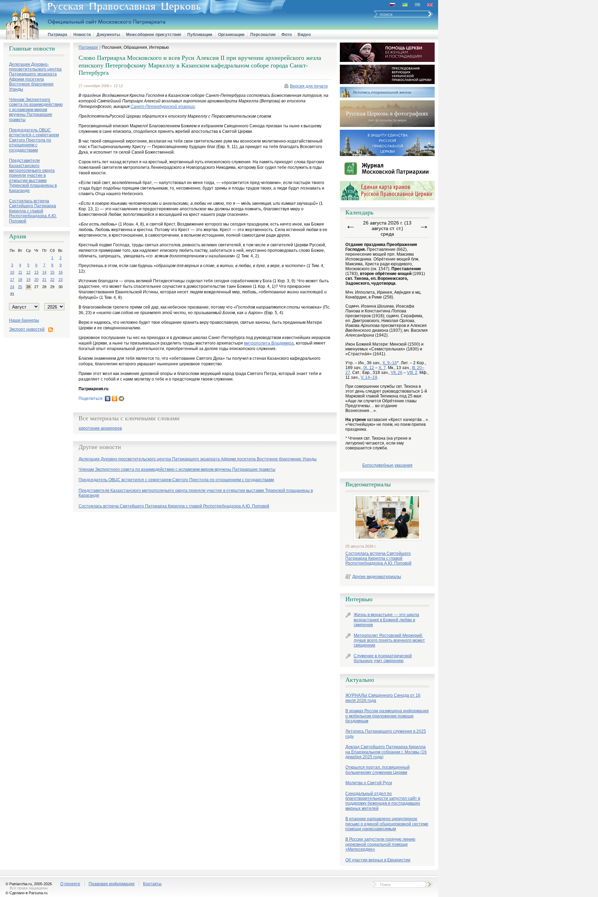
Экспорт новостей (27, 329)
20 (36, 279)
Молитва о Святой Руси (368, 782)
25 (20, 287)
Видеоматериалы (368, 484)
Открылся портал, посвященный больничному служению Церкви (377, 770)
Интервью (358, 599)
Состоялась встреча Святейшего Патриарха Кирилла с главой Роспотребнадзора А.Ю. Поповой (378, 558)
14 (44, 272)
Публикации (199, 34)
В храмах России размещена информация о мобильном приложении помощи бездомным (387, 715)
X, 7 (382, 367)
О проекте (70, 883)
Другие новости (100, 446)
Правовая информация (112, 883)
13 (36, 272)
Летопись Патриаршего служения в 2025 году (385, 734)
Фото (286, 34)
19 (28, 279)
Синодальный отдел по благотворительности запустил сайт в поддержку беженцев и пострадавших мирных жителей (382, 801)
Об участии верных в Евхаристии (377, 860)
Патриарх (57, 34)
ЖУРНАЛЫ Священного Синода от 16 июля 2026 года (382, 698)
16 (60, 272)
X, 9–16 (389, 362)
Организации (231, 34)
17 (12, 279)
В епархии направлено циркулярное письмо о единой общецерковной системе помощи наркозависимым (386, 823)
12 (28, 272)
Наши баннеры (24, 320)
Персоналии (262, 34)
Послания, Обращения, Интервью (135, 47)
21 (44, 279)
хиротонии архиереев (100, 428)
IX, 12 (368, 367)
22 (52, 279)
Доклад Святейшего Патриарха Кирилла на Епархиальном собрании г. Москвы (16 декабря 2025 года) (386, 751)
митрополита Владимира (269, 343)
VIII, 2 (412, 372)
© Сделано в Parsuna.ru (26, 893)
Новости (82, 34)
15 (52, 272)
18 (20, 279)
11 (20, 272)
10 (12, 272)
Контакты (152, 883)
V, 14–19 (369, 377)
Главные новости (32, 48)
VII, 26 (396, 372)
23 (60, 279)
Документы (108, 34)
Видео (304, 34)
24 (12, 287)
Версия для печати (309, 86)
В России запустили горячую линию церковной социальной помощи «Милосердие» (380, 844)
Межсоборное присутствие (153, 34)
